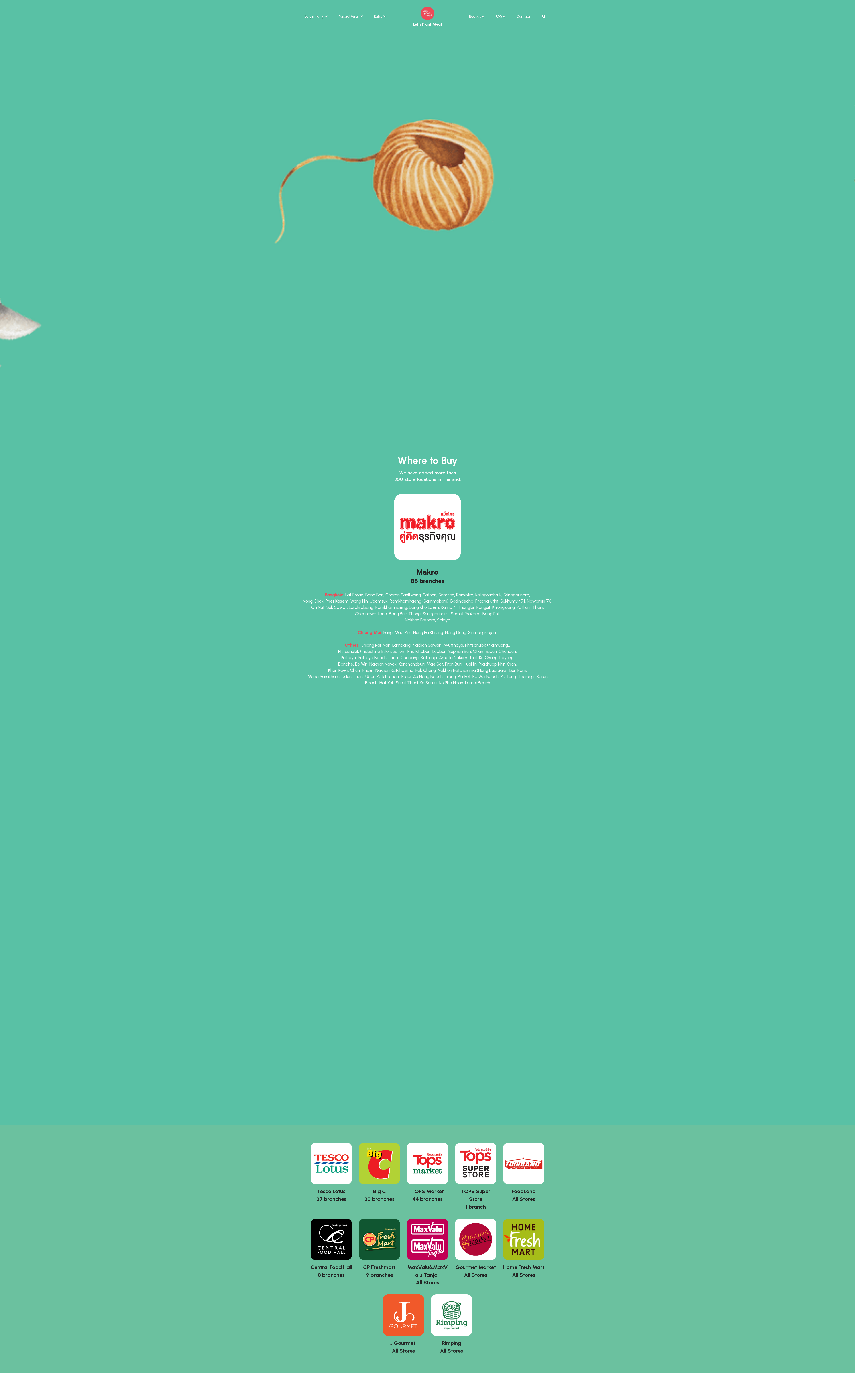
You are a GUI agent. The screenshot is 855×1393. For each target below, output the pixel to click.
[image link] (427, 13)
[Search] (543, 16)
